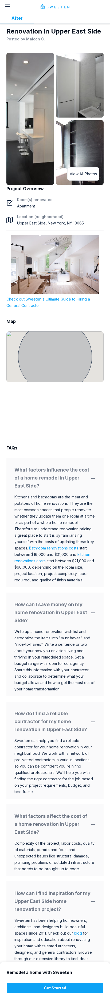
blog (78, 933)
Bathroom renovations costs (53, 548)
